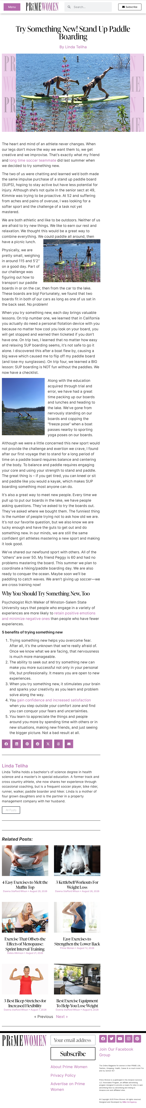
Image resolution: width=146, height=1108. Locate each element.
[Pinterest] (137, 1039)
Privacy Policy (63, 1075)
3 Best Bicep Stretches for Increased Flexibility (25, 1003)
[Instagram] (129, 1039)
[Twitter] (111, 1039)
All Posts (11, 810)
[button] (6, 744)
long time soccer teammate (32, 160)
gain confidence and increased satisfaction (54, 700)
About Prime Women (69, 1066)
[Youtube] (120, 1039)
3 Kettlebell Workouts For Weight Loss (77, 884)
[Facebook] (103, 1039)
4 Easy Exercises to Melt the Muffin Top (25, 884)
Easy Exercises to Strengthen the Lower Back (77, 941)
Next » (62, 1016)
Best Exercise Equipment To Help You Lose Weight (77, 1003)
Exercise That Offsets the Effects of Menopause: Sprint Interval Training (25, 944)
